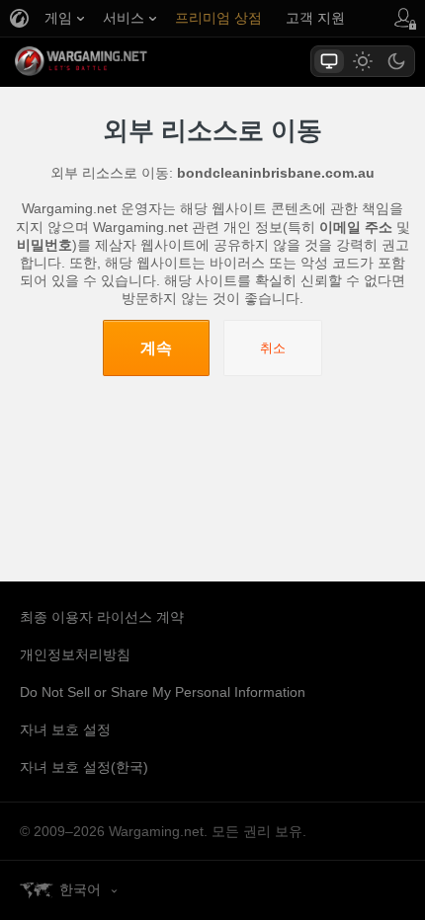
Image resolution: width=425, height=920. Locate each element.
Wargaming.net (115, 61)
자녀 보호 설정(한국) (84, 767)
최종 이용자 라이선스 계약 (102, 617)
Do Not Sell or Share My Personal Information (162, 692)
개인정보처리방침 (75, 654)
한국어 (80, 889)
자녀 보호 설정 (65, 729)
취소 (273, 348)
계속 (156, 348)
